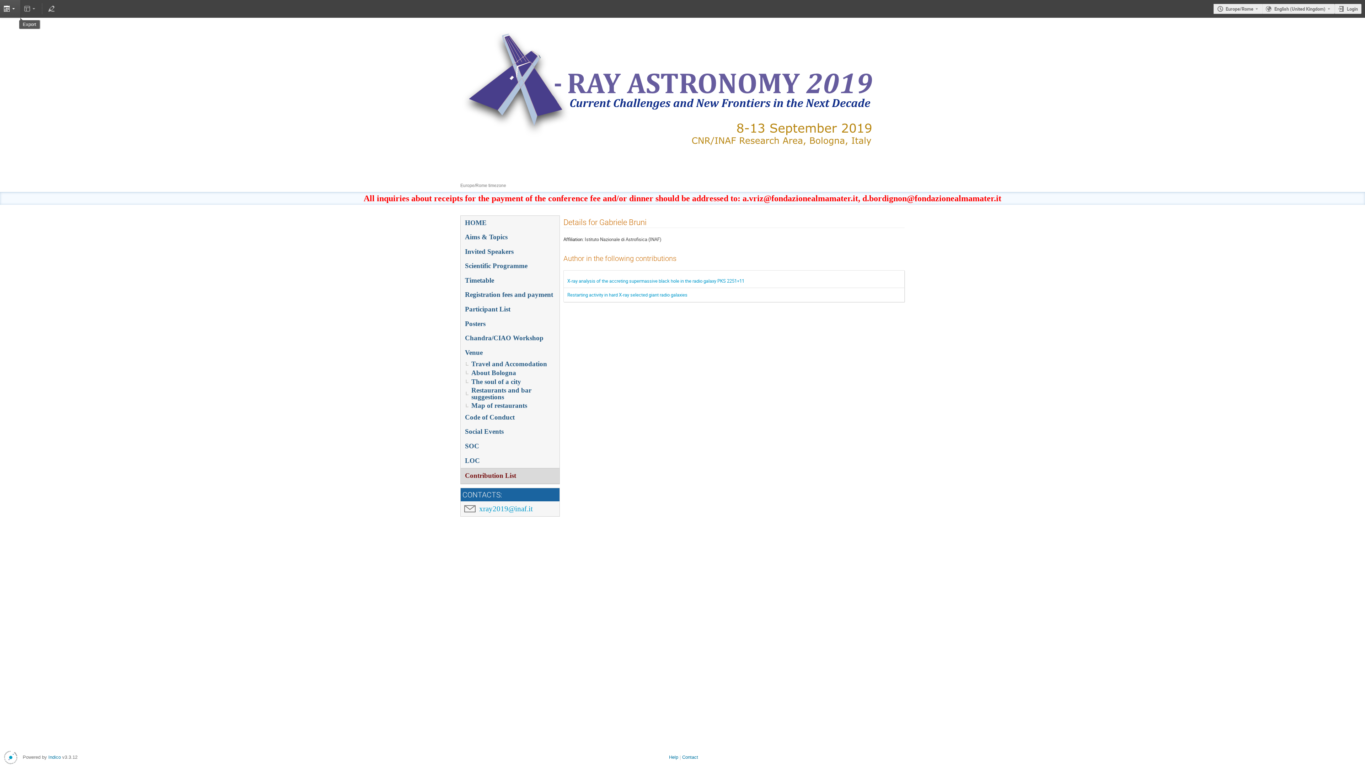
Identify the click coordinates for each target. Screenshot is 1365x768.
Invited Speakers (489, 251)
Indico (54, 757)
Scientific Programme (496, 266)
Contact (690, 757)
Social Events (484, 431)
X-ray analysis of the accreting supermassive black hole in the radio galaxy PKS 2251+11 (655, 281)
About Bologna (493, 373)
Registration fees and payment (509, 294)
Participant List (487, 309)
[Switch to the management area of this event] (51, 9)
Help (673, 757)
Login (1352, 9)
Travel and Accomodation (509, 364)
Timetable (479, 280)
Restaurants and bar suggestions (501, 393)
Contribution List (490, 475)
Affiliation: (573, 239)
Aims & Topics (486, 237)
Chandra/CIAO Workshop (504, 338)
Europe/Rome (1239, 9)
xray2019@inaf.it (506, 509)
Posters (475, 323)
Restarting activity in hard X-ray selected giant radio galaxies (627, 295)
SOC (472, 446)
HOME (476, 222)
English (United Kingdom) (1300, 9)
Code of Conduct (490, 417)
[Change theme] (30, 9)
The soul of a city (496, 381)
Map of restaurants (499, 405)
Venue (474, 352)
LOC (472, 460)
